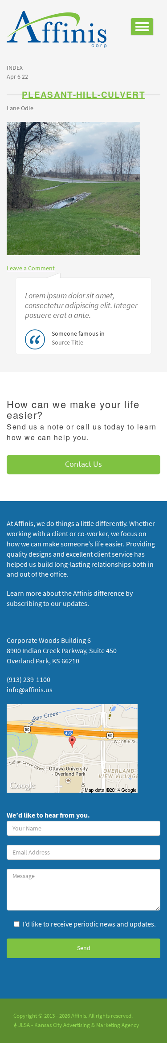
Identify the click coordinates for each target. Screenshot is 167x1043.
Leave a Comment (31, 268)
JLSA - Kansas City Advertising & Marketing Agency (76, 1025)
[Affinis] (60, 32)
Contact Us (83, 464)
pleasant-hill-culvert (83, 94)
